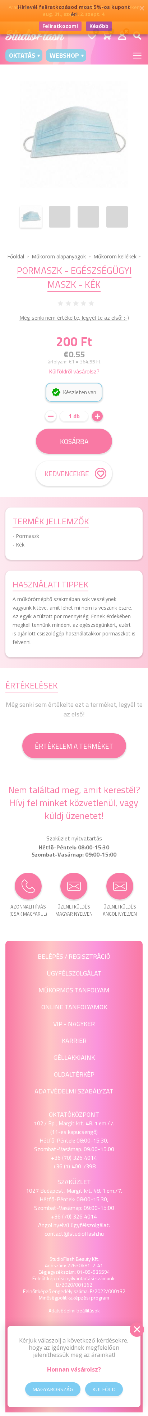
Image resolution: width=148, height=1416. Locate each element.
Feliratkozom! (60, 26)
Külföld (104, 1389)
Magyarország (52, 1389)
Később (98, 26)
